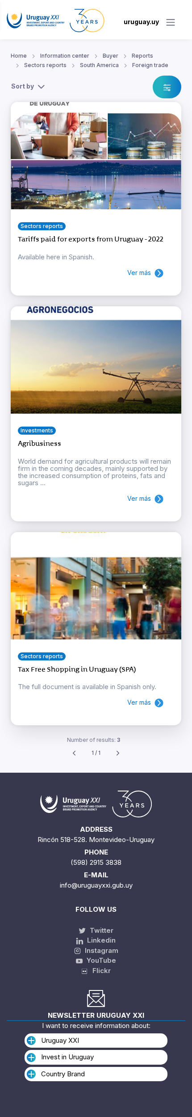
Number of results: (93, 739)
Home (19, 55)
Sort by (22, 86)
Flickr (99, 970)
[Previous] (74, 753)
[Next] (118, 753)
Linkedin (100, 940)
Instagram (100, 950)
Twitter (100, 930)
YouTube (100, 960)
